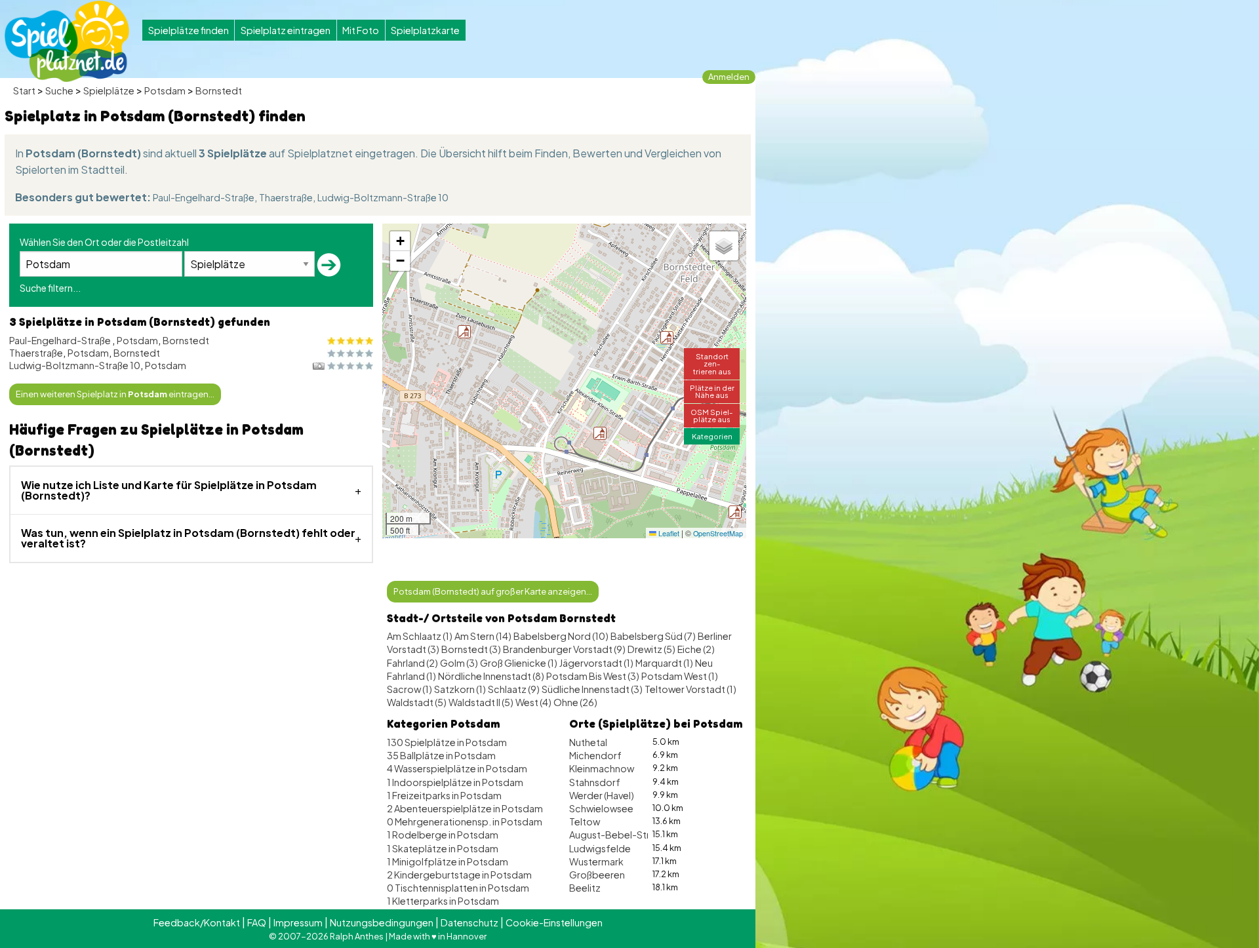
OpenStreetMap (718, 533)
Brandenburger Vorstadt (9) (564, 649)
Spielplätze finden (188, 30)
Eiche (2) (696, 649)
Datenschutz (469, 922)
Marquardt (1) (664, 663)
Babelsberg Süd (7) (653, 636)
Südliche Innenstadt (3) (592, 689)
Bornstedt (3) (471, 649)
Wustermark (596, 861)
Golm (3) (459, 663)
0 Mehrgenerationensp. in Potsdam (464, 821)
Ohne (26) (575, 702)
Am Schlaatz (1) (419, 636)
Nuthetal (588, 742)
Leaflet (667, 533)
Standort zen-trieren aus (712, 363)
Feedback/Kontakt (196, 922)
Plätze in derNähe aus (712, 391)
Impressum (298, 922)
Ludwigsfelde (600, 848)
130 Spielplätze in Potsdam (447, 742)
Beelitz (585, 888)
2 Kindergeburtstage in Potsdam (459, 874)
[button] (464, 331)
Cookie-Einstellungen (554, 922)
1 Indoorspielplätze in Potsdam (455, 782)
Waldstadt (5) (417, 702)
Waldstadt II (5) (481, 702)
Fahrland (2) (412, 663)
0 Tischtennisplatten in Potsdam (458, 888)
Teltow (584, 821)
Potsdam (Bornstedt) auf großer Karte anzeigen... (492, 591)
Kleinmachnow (601, 768)
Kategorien (712, 436)
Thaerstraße (286, 197)
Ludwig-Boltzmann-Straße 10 (383, 197)
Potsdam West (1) (679, 676)
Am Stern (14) (482, 636)
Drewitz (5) (651, 649)
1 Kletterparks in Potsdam (443, 901)
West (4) (533, 702)
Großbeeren (597, 874)
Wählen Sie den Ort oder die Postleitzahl (104, 242)
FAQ (256, 922)
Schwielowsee (601, 808)
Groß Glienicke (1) (518, 663)
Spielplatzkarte (425, 30)
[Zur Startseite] (67, 41)
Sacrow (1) (409, 689)
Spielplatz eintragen (285, 30)
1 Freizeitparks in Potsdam (444, 795)
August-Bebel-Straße (617, 834)
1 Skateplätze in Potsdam (442, 848)
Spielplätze (108, 90)
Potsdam (165, 90)
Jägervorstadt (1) (596, 663)
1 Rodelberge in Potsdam (442, 834)
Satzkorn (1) (460, 689)
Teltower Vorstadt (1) (690, 689)
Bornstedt (218, 90)
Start (24, 90)
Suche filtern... (50, 288)
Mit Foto (360, 30)
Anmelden (728, 76)
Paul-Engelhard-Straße (203, 197)
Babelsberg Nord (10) (561, 636)
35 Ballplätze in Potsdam (441, 755)
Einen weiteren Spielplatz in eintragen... (115, 394)
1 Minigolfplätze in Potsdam (447, 861)
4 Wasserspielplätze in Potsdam (457, 768)
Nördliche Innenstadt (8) (491, 676)
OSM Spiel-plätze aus (711, 415)
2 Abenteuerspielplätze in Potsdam (465, 808)
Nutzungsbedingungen (381, 922)
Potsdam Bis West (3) (592, 676)
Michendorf (595, 755)
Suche (59, 90)
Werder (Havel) (601, 795)
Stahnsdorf (594, 782)
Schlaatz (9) (514, 689)
